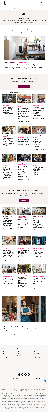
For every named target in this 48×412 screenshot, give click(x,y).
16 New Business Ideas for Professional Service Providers (39, 282)
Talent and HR (17, 31)
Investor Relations (21, 359)
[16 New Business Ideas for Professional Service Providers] (39, 268)
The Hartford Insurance (7, 8)
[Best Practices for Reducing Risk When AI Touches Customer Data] (9, 98)
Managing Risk (31, 31)
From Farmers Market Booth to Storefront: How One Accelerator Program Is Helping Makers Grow (24, 113)
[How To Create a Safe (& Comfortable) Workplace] (24, 211)
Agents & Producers (21, 355)
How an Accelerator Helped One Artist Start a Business (37, 143)
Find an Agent (35, 355)
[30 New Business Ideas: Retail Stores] (39, 240)
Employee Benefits (6, 357)
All (12, 31)
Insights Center (16, 8)
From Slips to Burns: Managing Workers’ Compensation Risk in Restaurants (23, 171)
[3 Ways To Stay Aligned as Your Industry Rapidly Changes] (39, 158)
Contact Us (35, 351)
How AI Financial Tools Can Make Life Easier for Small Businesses (8, 282)
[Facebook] (22, 375)
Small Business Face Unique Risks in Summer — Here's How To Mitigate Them (8, 142)
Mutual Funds (5, 359)
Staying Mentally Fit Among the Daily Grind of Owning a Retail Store (38, 225)
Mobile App (19, 362)
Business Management (26, 32)
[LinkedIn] (25, 375)
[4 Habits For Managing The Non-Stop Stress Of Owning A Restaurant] (9, 240)
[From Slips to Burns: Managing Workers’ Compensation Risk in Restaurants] (24, 158)
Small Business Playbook (38, 357)
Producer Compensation (29, 378)
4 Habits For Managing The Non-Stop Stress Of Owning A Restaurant (8, 254)
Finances (25, 31)
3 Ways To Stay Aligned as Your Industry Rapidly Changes (38, 171)
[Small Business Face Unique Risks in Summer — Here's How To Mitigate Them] (9, 130)
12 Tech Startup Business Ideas (23, 140)
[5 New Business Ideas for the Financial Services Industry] (24, 240)
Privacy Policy (42, 378)
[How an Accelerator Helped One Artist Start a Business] (39, 130)
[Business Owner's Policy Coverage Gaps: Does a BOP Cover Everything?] (39, 98)
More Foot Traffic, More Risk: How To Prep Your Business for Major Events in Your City (23, 282)
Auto (3, 351)
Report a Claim (36, 353)
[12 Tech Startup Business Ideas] (24, 130)
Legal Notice (9, 378)
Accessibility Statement (18, 378)
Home (3, 353)
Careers (19, 353)
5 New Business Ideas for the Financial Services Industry (23, 254)
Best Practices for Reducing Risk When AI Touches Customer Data (8, 111)
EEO (37, 378)
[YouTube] (29, 375)
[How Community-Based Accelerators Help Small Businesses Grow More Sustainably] (9, 158)
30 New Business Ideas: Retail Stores (38, 252)
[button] (24, 86)
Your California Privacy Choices (36, 380)
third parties (4, 402)
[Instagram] (19, 375)
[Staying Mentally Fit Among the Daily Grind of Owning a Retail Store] (39, 211)
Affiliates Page (40, 398)
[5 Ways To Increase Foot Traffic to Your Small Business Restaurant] (9, 211)
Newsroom (19, 357)
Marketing (17, 32)
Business (4, 355)
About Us (19, 351)
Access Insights (8, 334)
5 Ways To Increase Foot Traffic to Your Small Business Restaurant (8, 222)
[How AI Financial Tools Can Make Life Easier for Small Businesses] (9, 268)
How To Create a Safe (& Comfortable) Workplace (21, 65)
